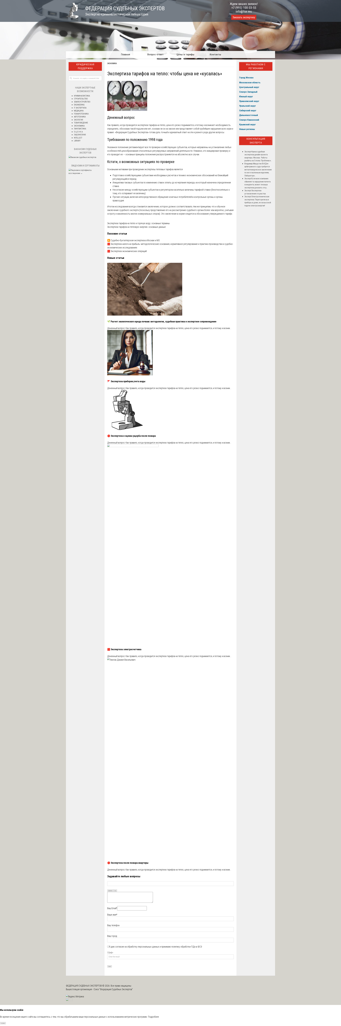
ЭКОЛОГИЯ (78, 120)
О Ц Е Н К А (78, 132)
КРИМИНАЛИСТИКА (82, 96)
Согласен (3, 1023)
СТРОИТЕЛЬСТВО (81, 99)
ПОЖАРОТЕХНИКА (81, 114)
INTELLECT (78, 138)
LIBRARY (77, 141)
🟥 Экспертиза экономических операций (127, 251)
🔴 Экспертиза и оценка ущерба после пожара (131, 435)
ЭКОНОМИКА (112, 63)
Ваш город (112, 936)
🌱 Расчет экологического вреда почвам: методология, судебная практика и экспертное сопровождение (161, 321)
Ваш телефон (113, 925)
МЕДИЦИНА (79, 111)
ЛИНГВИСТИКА (80, 129)
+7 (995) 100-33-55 (243, 8)
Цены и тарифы (185, 54)
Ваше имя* (112, 914)
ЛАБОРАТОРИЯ (80, 135)
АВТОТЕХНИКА (80, 117)
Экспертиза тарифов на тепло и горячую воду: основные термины (138, 223)
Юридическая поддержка (85, 66)
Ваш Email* (112, 908)
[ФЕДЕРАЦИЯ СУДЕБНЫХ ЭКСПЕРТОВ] (72, 17)
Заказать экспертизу (244, 17)
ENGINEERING (79, 105)
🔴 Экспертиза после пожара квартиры (127, 862)
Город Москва (246, 77)
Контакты (215, 54)
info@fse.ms (244, 11)
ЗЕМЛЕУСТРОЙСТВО (82, 102)
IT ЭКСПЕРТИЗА (80, 108)
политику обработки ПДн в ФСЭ (186, 946)
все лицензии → (75, 173)
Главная (125, 54)
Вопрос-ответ (155, 54)
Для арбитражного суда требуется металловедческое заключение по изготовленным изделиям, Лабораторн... (258, 169)
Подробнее (153, 1016)
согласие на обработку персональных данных (137, 946)
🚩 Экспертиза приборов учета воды (126, 381)
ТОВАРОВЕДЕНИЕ (81, 123)
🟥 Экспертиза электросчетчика (124, 649)
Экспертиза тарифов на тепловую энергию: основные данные (136, 226)
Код (115, 890)
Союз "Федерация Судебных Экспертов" (113, 989)
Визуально (110, 890)
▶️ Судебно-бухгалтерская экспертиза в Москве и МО (133, 240)
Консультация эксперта (255, 140)
